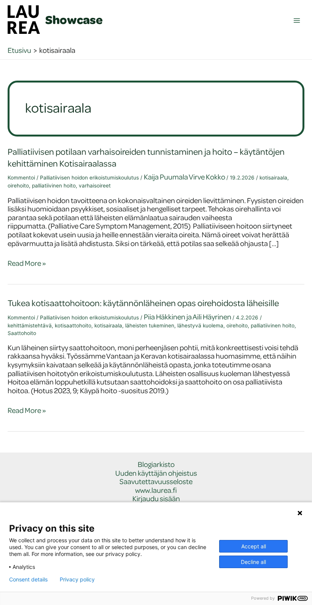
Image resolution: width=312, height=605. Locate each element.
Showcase (74, 19)
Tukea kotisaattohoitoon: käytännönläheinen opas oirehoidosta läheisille (143, 303)
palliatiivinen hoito (54, 186)
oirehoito (18, 186)
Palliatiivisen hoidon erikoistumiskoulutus (89, 178)
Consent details (28, 579)
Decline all (253, 562)
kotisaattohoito (73, 325)
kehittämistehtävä (30, 325)
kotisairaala (273, 178)
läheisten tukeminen (149, 325)
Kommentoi (21, 178)
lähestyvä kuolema (200, 325)
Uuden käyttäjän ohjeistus (156, 473)
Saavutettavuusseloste (156, 481)
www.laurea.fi (156, 490)
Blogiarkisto (156, 464)
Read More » (27, 263)
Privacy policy (77, 579)
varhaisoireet (95, 186)
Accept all (253, 546)
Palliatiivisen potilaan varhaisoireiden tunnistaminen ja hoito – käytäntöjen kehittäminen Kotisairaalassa (146, 157)
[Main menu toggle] (297, 21)
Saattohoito (22, 333)
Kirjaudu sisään (156, 498)
